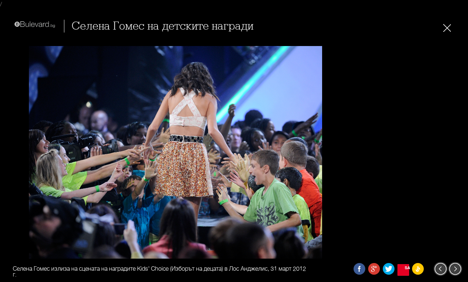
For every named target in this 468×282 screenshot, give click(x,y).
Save (407, 267)
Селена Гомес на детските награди (162, 26)
